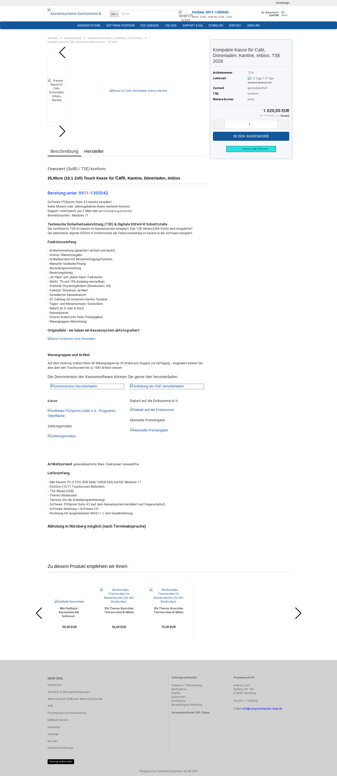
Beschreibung (64, 151)
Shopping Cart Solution (153, 771)
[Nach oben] (326, 770)
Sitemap (53, 734)
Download (216, 25)
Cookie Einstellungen (61, 747)
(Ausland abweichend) (259, 82)
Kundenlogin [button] (282, 3)
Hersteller (94, 151)
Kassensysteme (89, 25)
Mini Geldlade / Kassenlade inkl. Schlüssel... (69, 612)
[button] (59, 52)
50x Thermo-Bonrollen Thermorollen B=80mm (168, 610)
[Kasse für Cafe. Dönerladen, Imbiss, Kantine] (138, 90)
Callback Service (58, 719)
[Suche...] (182, 13)
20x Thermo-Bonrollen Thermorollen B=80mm (119, 610)
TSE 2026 (171, 25)
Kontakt (235, 25)
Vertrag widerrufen (60, 761)
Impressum (55, 684)
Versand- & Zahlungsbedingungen (69, 691)
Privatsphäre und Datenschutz (67, 712)
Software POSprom (120, 25)
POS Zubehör (149, 25)
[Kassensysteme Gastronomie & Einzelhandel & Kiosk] (76, 13)
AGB (50, 705)
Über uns (253, 25)
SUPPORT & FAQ (193, 25)
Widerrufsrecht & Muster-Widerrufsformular (75, 698)
